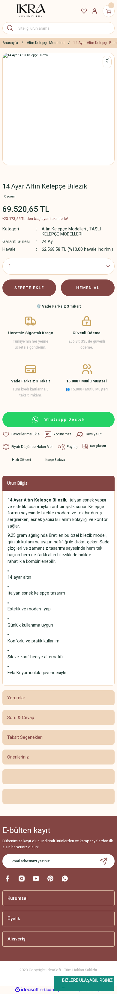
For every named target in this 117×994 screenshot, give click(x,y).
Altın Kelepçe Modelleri (64, 229)
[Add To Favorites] (21, 434)
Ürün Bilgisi (17, 483)
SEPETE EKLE (29, 287)
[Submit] (104, 861)
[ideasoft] (27, 990)
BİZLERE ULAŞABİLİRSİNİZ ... (87, 983)
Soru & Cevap (20, 717)
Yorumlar (16, 697)
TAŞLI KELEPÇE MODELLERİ (71, 232)
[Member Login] (95, 11)
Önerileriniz (18, 757)
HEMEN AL (88, 287)
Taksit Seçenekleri (25, 737)
